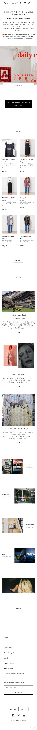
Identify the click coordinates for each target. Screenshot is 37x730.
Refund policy (8, 668)
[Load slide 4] (19, 85)
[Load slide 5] (21, 85)
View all (18, 260)
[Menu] (33, 3)
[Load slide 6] (23, 85)
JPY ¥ (23, 709)
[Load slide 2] (15, 85)
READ (18, 332)
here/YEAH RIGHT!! (21, 720)
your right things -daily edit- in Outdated (18, 104)
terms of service (9, 663)
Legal (6, 658)
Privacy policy (8, 648)
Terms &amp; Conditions (12, 653)
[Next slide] (31, 85)
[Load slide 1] (13, 85)
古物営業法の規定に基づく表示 (14, 673)
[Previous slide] (5, 85)
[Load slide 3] (17, 85)
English (13, 709)
